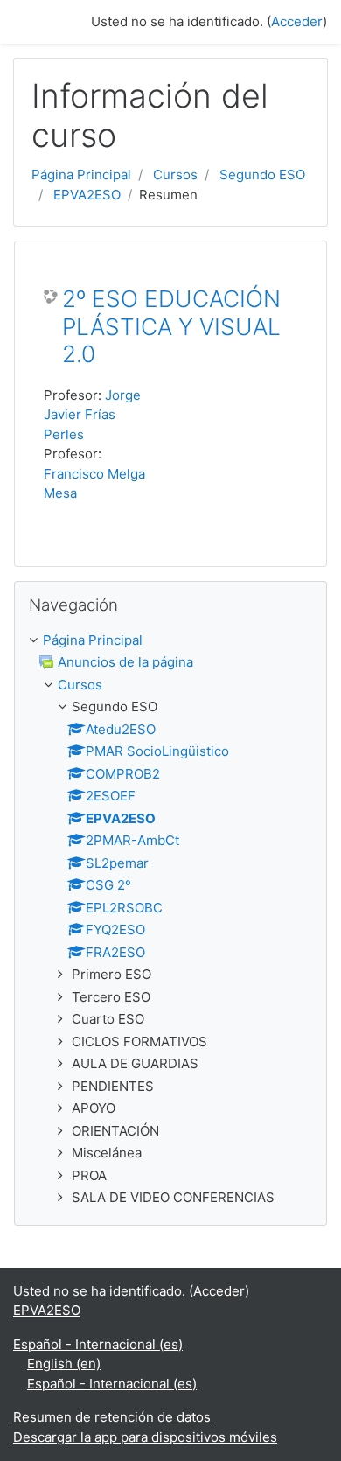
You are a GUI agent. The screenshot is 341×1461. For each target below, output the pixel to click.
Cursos (175, 174)
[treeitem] (170, 641)
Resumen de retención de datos (112, 1417)
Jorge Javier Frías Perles (92, 415)
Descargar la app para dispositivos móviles (145, 1437)
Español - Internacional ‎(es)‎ (98, 1344)
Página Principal (81, 174)
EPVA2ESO (87, 194)
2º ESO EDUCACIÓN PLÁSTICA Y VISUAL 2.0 (171, 326)
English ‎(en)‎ (64, 1363)
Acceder (297, 21)
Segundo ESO (262, 174)
